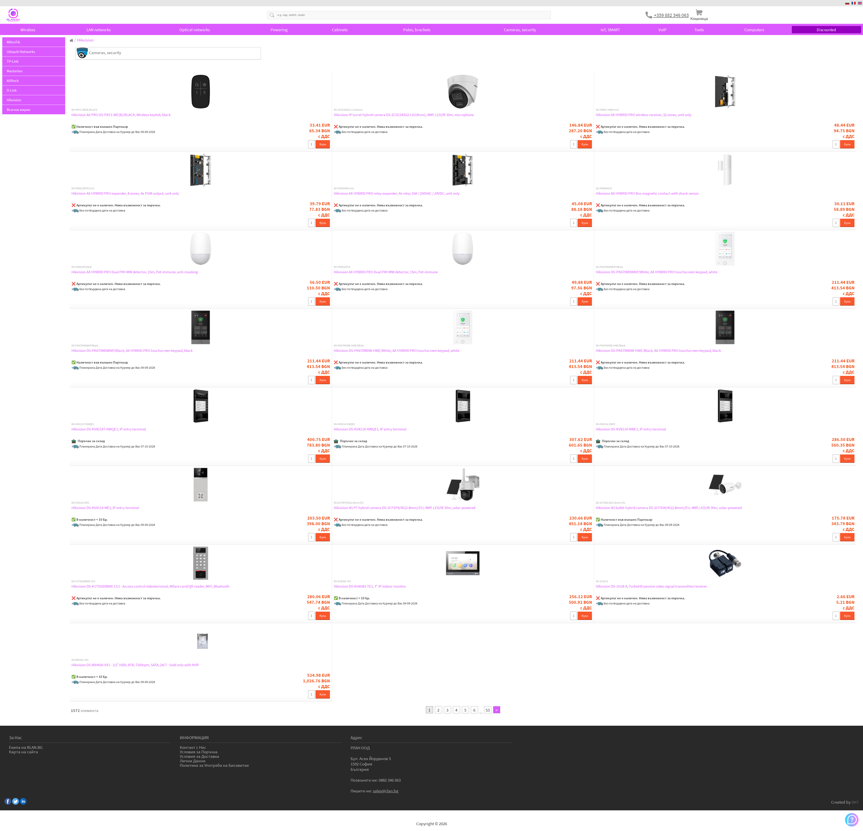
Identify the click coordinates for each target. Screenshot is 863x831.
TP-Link (12, 61)
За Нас (15, 737)
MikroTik (13, 42)
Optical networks (194, 29)
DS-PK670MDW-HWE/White (349, 345)
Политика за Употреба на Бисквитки (214, 765)
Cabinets (340, 29)
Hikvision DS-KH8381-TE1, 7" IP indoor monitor (370, 586)
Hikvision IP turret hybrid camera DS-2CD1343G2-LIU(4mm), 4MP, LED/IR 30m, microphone (404, 114)
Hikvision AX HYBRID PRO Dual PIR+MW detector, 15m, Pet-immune (386, 271)
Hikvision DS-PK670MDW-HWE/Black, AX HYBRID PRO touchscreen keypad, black (658, 350)
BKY (855, 802)
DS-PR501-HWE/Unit (607, 109)
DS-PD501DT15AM (81, 267)
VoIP (662, 29)
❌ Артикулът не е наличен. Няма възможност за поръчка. (378, 126)
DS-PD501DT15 (342, 267)
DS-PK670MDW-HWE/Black (610, 345)
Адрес (356, 737)
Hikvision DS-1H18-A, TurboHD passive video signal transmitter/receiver (651, 586)
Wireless (27, 29)
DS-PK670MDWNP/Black (84, 345)
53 (488, 710)
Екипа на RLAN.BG (26, 747)
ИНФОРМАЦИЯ (194, 737)
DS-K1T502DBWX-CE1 (83, 581)
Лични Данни (192, 760)
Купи (323, 144)
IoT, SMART (610, 29)
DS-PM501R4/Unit (344, 188)
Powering (279, 29)
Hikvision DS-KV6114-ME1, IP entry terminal (105, 507)
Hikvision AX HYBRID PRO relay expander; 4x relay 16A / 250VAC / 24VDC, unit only (397, 193)
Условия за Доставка (199, 756)
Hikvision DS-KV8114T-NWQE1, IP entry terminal (108, 429)
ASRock (13, 80)
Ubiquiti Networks (21, 51)
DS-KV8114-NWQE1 (344, 424)
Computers (754, 29)
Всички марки (18, 109)
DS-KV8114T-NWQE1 (82, 424)
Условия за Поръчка (199, 751)
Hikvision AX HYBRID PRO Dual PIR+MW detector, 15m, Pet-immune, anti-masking (134, 271)
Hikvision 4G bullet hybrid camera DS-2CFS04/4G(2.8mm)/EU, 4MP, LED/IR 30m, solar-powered (669, 507)
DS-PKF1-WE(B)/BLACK (84, 109)
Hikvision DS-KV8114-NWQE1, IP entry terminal (370, 429)
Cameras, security (520, 29)
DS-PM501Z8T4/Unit (82, 188)
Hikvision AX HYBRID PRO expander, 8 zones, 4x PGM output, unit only (125, 193)
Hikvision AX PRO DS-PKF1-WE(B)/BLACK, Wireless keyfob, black (121, 114)
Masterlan (14, 70)
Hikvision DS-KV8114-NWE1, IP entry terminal (631, 429)
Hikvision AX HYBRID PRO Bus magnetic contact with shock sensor (647, 193)
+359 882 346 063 (671, 15)
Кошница (699, 18)
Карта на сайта (23, 751)
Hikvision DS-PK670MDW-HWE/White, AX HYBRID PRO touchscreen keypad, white (396, 350)
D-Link (12, 90)
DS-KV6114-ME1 (80, 502)
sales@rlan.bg (385, 791)
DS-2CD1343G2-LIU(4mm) (348, 109)
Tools (699, 29)
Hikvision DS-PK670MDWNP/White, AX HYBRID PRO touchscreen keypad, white (656, 271)
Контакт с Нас (193, 747)
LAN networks (99, 29)
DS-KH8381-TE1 (342, 581)
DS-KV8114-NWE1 (605, 424)
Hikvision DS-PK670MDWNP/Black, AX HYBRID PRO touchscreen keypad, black (132, 350)
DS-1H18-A (602, 581)
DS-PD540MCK (604, 188)
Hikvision (14, 99)
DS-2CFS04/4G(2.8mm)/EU (610, 502)
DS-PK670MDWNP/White (609, 267)
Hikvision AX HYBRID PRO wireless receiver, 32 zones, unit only (644, 114)
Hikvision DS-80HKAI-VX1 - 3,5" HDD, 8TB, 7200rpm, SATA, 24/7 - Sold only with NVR (135, 664)
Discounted (826, 29)
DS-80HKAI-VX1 (80, 660)
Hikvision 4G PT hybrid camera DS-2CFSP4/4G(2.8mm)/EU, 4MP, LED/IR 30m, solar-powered (404, 507)
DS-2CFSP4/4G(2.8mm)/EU (349, 502)
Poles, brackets (416, 29)
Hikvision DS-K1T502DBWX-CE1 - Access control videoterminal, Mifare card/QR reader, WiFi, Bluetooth (150, 586)
